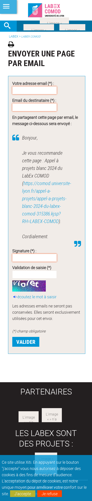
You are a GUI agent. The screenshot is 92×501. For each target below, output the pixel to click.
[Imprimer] (12, 45)
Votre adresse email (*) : (33, 83)
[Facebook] (38, 26)
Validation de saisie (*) (31, 267)
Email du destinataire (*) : (34, 100)
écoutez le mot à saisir (36, 296)
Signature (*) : (24, 250)
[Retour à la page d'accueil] (46, 10)
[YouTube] (54, 20)
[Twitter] (72, 26)
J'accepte (22, 493)
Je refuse (50, 493)
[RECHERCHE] (9, 26)
